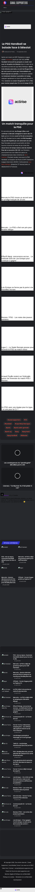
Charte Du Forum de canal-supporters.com (18, 871)
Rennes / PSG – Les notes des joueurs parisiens (22, 813)
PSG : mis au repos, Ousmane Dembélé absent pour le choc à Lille (8, 559)
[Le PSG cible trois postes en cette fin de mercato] (7, 691)
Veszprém (9, 59)
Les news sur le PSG (27, 865)
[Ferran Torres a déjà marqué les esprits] (7, 771)
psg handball (12, 435)
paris (8, 428)
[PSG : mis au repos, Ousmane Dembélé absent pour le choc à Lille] (9, 550)
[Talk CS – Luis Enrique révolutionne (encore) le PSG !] (7, 746)
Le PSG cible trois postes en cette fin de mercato (22, 690)
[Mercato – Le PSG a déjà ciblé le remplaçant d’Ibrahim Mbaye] (7, 699)
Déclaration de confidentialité (24, 877)
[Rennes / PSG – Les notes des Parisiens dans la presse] (7, 790)
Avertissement (17, 880)
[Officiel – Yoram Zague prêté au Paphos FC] (26, 571)
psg (17, 431)
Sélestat (24, 435)
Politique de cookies (8, 877)
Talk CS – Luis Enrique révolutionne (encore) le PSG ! (23, 744)
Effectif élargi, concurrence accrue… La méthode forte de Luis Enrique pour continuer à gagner (22, 709)
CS (26, 420)
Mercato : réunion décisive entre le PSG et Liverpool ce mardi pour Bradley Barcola (8, 579)
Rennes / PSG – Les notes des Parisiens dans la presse (22, 789)
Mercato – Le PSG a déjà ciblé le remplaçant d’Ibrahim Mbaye (23, 699)
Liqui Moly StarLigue (23, 424)
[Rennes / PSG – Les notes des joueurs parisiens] (7, 814)
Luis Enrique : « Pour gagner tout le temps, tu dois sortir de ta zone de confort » (22, 822)
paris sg (8, 431)
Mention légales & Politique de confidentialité (17, 874)
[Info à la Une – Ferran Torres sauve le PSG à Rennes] (7, 798)
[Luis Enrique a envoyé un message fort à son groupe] (7, 738)
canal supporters (14, 420)
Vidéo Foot (5, 868)
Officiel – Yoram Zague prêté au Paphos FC (25, 578)
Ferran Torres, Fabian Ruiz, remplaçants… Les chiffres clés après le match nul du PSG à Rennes (22, 727)
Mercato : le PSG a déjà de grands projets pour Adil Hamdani (25, 558)
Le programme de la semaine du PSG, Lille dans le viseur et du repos (22, 762)
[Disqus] (17, 515)
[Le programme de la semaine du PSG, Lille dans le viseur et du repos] (7, 762)
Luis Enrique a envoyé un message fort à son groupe (22, 736)
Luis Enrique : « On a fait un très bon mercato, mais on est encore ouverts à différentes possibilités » (23, 780)
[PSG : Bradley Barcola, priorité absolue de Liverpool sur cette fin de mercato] (7, 754)
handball (8, 424)
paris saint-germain (22, 428)
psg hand (26, 431)
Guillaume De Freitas (9, 51)
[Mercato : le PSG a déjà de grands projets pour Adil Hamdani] (26, 550)
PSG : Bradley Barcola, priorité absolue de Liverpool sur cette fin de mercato (23, 753)
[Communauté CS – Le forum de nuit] (7, 719)
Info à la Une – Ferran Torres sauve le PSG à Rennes (22, 797)
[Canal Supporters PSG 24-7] (17, 3)
